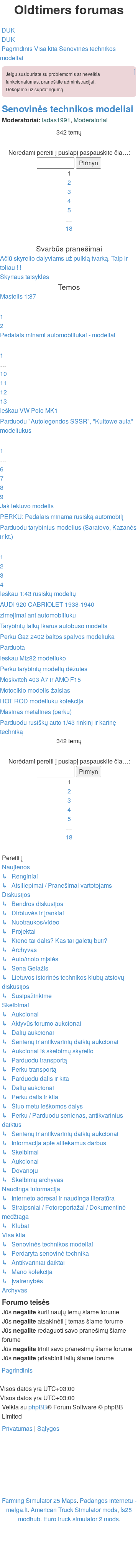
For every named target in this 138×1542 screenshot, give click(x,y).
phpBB (37, 1406)
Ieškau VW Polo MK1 (29, 410)
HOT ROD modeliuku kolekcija (42, 700)
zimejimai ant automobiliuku (38, 615)
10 (3, 373)
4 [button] (69, 200)
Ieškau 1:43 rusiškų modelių (38, 593)
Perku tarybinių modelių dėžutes (43, 668)
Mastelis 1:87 (18, 296)
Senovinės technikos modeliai (67, 108)
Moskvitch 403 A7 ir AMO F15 (40, 679)
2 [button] (69, 182)
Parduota (12, 647)
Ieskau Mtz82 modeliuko (33, 658)
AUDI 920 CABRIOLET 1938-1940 (47, 604)
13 (3, 401)
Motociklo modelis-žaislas (35, 690)
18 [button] (69, 228)
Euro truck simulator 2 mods (81, 1518)
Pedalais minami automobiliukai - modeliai (57, 334)
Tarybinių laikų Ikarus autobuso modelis (53, 625)
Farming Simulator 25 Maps (39, 1500)
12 (3, 392)
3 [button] (69, 191)
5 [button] (69, 209)
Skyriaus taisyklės (24, 276)
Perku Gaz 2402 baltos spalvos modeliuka (57, 636)
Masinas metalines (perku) (36, 711)
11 (3, 382)
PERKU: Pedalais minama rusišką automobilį (61, 516)
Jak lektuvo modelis (27, 505)
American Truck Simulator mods (74, 1509)
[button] (69, 143)
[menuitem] (7, 30)
